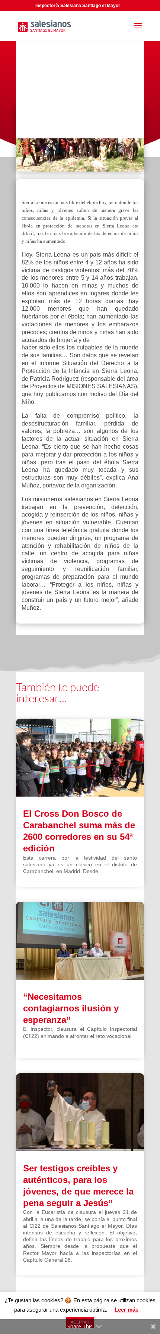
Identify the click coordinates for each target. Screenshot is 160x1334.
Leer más (126, 1309)
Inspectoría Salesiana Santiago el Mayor (77, 5)
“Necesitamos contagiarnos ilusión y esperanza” (71, 1008)
